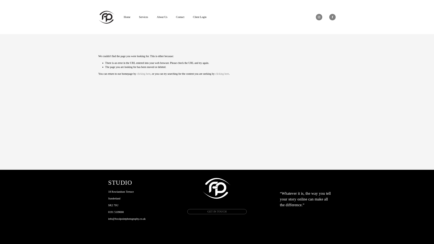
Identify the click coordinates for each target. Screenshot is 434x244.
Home (127, 17)
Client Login (199, 17)
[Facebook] (332, 17)
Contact (180, 17)
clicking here (144, 73)
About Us (162, 17)
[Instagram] (319, 17)
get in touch (217, 211)
